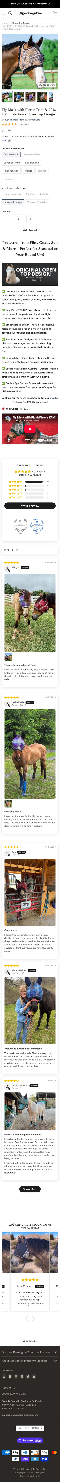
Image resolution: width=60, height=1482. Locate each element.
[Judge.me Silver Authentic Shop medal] (20, 525)
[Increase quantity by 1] (30, 219)
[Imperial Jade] (12, 174)
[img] (11, 562)
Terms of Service (22, 1469)
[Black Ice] (9, 182)
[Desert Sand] (32, 166)
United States (28, 1428)
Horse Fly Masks (21, 23)
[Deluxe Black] (12, 158)
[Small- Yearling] (13, 198)
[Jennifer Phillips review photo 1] (30, 1111)
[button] (15, 482)
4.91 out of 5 (39, 471)
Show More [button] (30, 1189)
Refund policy (39, 1469)
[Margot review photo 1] (30, 613)
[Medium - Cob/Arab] (37, 198)
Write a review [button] (30, 506)
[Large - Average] (13, 206)
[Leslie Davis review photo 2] (8, 804)
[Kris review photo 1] (30, 892)
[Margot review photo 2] (8, 657)
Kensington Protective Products (22, 119)
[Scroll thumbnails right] (55, 97)
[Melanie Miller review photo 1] (30, 1011)
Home (5, 23)
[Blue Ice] (42, 174)
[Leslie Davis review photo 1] (30, 754)
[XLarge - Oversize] (37, 206)
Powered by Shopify (30, 1476)
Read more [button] (10, 1172)
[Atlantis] (28, 174)
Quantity (6, 211)
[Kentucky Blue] (32, 158)
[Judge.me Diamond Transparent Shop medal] (37, 525)
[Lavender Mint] (12, 166)
